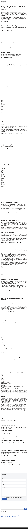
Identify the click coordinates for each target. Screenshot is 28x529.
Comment (3, 487)
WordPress (7, 528)
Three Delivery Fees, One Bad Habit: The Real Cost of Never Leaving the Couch (11, 515)
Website (3, 484)
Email (3, 481)
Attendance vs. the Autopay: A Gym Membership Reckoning (8, 516)
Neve (1, 528)
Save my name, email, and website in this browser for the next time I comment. (12, 497)
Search (1, 507)
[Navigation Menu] (26, 1)
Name (3, 478)
